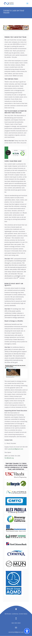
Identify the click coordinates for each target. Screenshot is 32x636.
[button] (27, 631)
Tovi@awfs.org (9, 458)
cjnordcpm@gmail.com (16, 632)
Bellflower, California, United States (16, 614)
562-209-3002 (16, 623)
